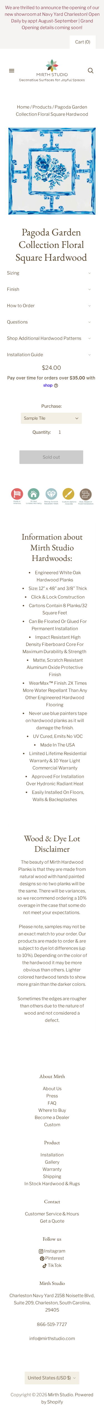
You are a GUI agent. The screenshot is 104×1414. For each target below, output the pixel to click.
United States (49, 1377)
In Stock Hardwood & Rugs (52, 1183)
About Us (52, 1088)
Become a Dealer (52, 1117)
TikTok (54, 1265)
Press (52, 1096)
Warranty (52, 1169)
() (82, 42)
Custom (52, 1124)
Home (23, 107)
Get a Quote (52, 1221)
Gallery (52, 1162)
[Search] (91, 71)
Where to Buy (52, 1110)
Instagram (54, 1251)
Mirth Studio (60, 1394)
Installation (52, 1155)
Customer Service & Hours (52, 1214)
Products (42, 107)
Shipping (52, 1176)
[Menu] (11, 70)
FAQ (52, 1103)
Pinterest (54, 1258)
